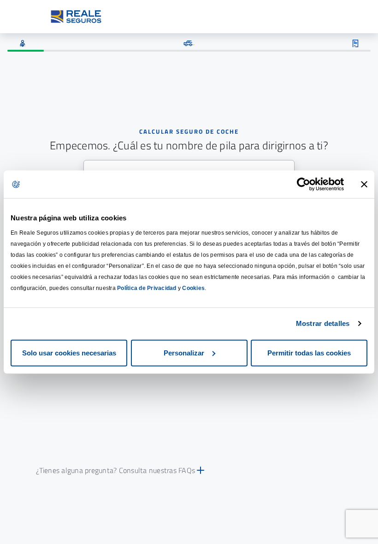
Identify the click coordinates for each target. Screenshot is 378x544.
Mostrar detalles (323, 323)
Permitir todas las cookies (309, 352)
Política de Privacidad (147, 287)
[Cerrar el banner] (364, 184)
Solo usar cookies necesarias (69, 352)
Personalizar (184, 352)
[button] (189, 470)
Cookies (193, 287)
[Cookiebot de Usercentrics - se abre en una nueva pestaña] (303, 184)
